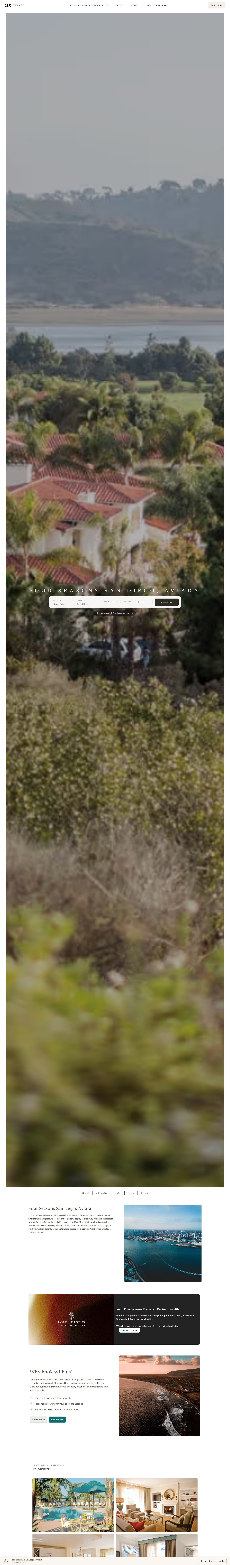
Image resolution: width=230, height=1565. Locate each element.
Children (128, 602)
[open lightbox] (73, 1505)
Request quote (129, 1330)
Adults (107, 602)
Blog (147, 5)
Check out (82, 600)
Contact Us (166, 602)
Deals (134, 5)
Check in (57, 600)
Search (119, 5)
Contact (162, 5)
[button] (87, 5)
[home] (15, 5)
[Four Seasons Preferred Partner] (71, 1318)
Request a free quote (212, 1561)
